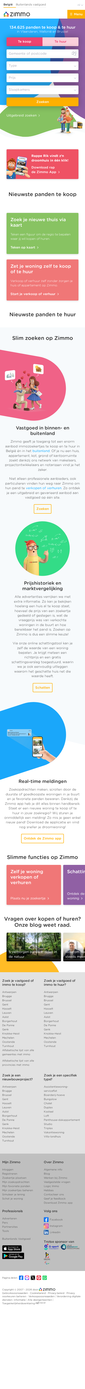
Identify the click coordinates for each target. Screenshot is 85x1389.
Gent (5, 1004)
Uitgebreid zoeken (22, 115)
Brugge (7, 996)
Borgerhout (9, 1021)
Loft (46, 1115)
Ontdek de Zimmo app (42, 838)
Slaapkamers (19, 90)
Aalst (5, 1017)
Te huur (60, 41)
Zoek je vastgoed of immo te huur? (59, 983)
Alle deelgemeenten (40, 1299)
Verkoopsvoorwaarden (42, 1296)
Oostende (8, 1041)
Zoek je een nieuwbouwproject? (17, 1077)
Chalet (48, 1103)
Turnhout (8, 1046)
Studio (48, 1124)
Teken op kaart (23, 247)
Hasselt (7, 1008)
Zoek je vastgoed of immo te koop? (18, 983)
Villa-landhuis (52, 1136)
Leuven (6, 1012)
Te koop (24, 41)
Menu (78, 14)
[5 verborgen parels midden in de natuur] (34, 945)
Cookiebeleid (38, 1293)
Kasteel (48, 1111)
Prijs (12, 78)
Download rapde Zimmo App (44, 169)
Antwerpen (9, 992)
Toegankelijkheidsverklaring (18, 1303)
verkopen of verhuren (43, 488)
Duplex (48, 1107)
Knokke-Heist (11, 1033)
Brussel (7, 1000)
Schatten (42, 688)
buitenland (41, 451)
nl (79, 5)
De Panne (8, 1025)
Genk (5, 1029)
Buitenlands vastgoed (31, 4)
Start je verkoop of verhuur (33, 294)
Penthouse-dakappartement (62, 1119)
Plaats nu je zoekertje (28, 898)
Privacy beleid (56, 1293)
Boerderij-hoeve (54, 1095)
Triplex (48, 1128)
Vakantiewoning (54, 1132)
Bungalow (50, 1099)
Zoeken (42, 102)
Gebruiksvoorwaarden (15, 1293)
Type (13, 66)
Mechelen (8, 1037)
